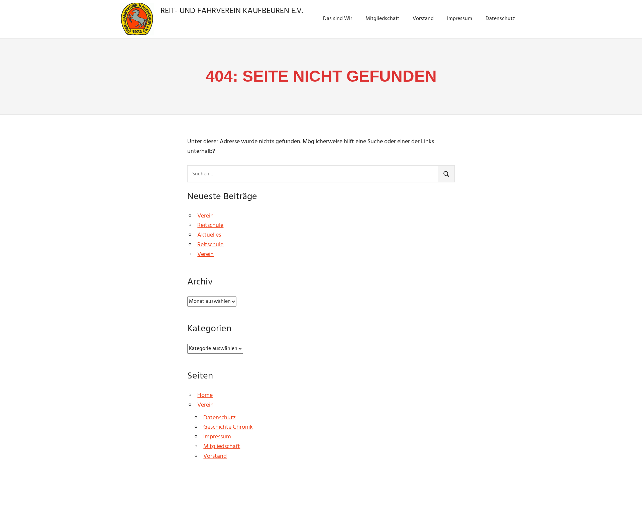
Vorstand (423, 18)
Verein (205, 216)
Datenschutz (500, 18)
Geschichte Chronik (228, 427)
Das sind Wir (337, 18)
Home (205, 395)
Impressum (459, 18)
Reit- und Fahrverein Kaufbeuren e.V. (231, 11)
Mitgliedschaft (382, 18)
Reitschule (210, 225)
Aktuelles (209, 235)
